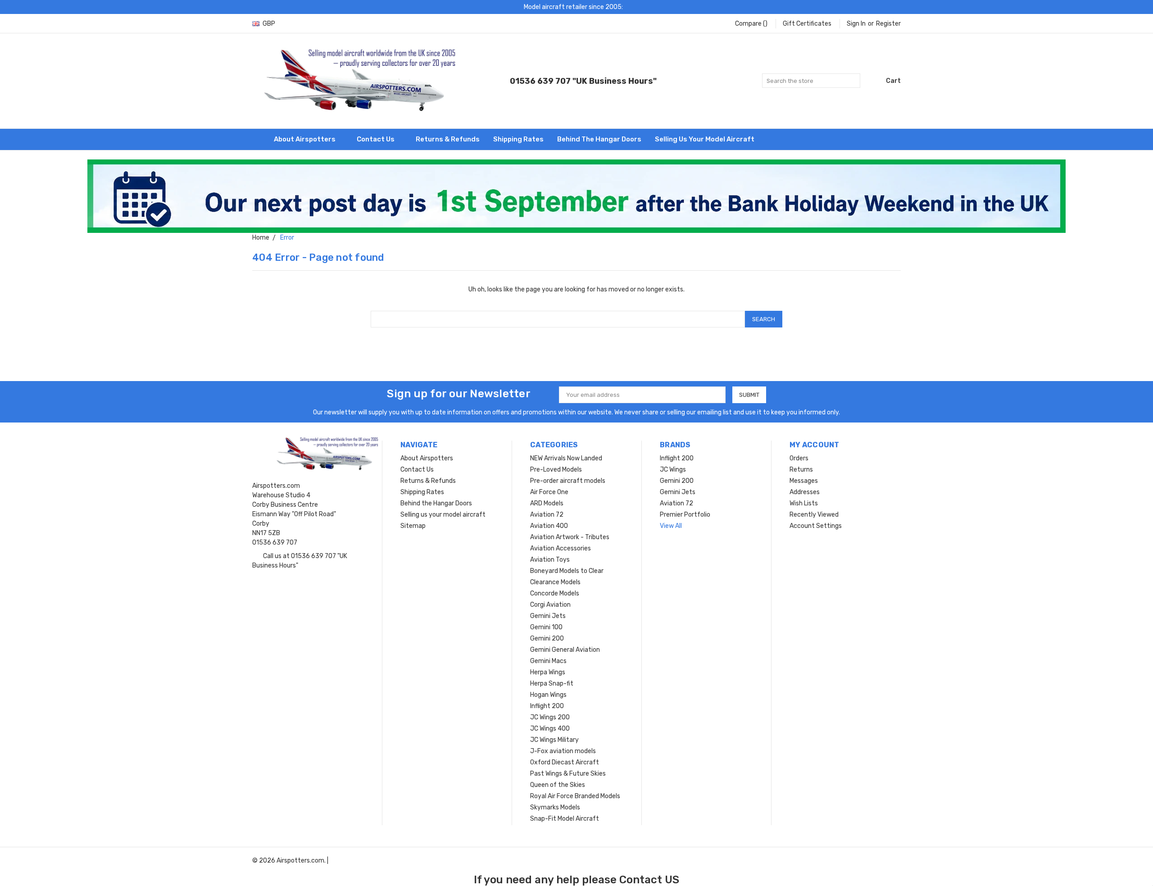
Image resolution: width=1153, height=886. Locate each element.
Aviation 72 (546, 514)
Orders (799, 458)
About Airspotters (305, 139)
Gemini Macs (548, 661)
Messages (804, 481)
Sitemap (413, 526)
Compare (751, 23)
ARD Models (546, 503)
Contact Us (376, 139)
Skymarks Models (555, 807)
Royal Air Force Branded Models (575, 796)
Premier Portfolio (685, 514)
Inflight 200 (547, 706)
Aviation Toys (550, 559)
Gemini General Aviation (565, 650)
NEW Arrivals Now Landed (566, 458)
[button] (576, 196)
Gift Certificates (807, 23)
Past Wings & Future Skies (568, 773)
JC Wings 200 (550, 717)
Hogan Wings (548, 695)
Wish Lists (804, 503)
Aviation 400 (549, 526)
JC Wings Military (554, 740)
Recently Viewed (814, 514)
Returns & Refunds (448, 139)
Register (888, 23)
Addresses (805, 492)
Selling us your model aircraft (704, 139)
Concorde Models (554, 593)
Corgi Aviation (550, 605)
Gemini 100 (546, 627)
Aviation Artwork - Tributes (569, 537)
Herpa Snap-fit (551, 683)
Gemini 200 (547, 638)
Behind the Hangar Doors (599, 139)
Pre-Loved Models (556, 469)
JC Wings (673, 469)
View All (671, 526)
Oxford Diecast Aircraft (564, 762)
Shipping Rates (518, 139)
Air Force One (549, 492)
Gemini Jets (548, 616)
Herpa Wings (547, 672)
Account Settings (816, 526)
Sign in (856, 23)
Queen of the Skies (557, 785)
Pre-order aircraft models (567, 481)
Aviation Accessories (560, 548)
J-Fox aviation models (563, 751)
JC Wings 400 (550, 728)
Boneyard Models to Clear (567, 571)
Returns (801, 469)
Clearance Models (555, 582)
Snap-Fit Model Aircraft (564, 818)
